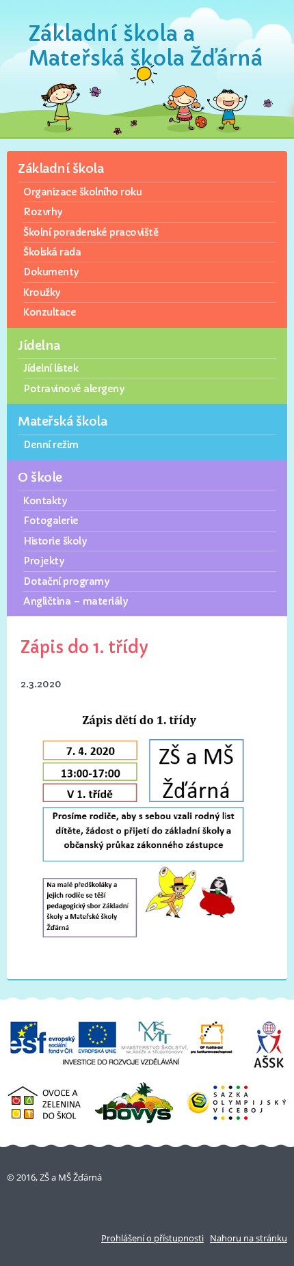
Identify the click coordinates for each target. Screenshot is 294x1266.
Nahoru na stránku (248, 1238)
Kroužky (41, 292)
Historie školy (54, 541)
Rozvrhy (42, 212)
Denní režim (51, 445)
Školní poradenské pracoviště (90, 232)
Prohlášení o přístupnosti (152, 1238)
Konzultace (49, 312)
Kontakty (44, 501)
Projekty (43, 561)
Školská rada (52, 252)
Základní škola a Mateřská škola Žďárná (146, 46)
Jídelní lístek (50, 368)
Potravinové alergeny (73, 389)
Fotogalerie (51, 520)
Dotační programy (66, 581)
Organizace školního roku (82, 192)
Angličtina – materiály (75, 601)
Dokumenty (51, 272)
